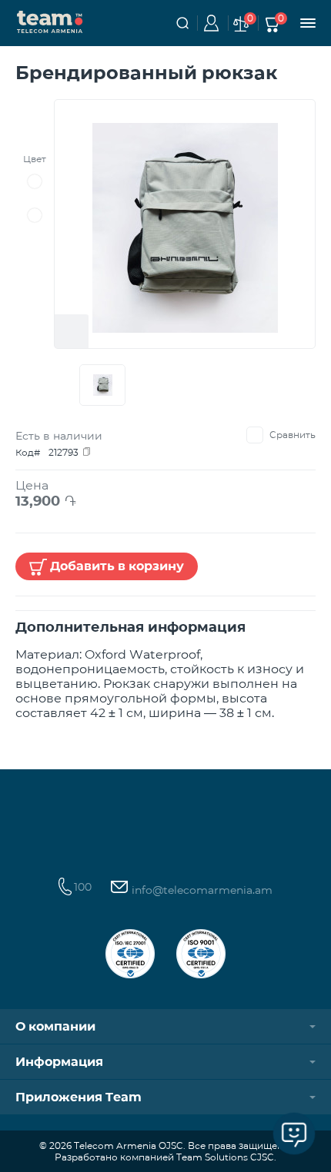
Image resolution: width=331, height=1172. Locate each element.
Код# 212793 (47, 452)
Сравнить (292, 434)
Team (50, 21)
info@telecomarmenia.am (200, 890)
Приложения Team (78, 1097)
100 (83, 887)
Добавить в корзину (117, 566)
